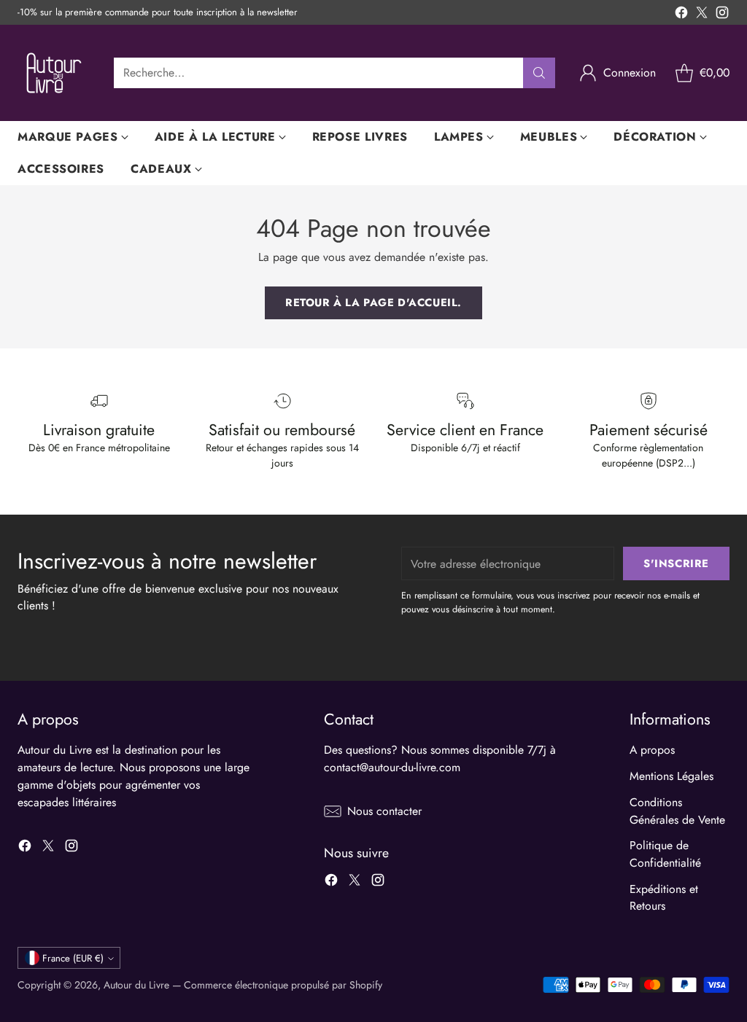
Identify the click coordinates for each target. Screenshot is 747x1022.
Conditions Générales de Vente (677, 811)
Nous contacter (384, 811)
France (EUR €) (73, 958)
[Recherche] (539, 73)
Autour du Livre (136, 985)
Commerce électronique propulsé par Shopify (283, 985)
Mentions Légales (671, 776)
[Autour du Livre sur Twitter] (701, 15)
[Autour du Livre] (54, 72)
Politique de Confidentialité (665, 854)
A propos (652, 749)
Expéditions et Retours (664, 898)
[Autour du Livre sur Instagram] (722, 15)
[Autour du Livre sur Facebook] (681, 15)
